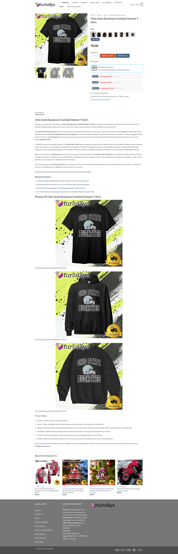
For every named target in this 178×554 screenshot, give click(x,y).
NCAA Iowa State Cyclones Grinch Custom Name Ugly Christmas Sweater (63, 184)
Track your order (74, 7)
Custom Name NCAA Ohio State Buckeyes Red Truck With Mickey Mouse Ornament (72, 490)
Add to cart (107, 56)
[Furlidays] (45, 4)
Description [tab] (39, 114)
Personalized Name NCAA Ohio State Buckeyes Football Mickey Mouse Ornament (102, 490)
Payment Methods (41, 522)
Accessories (106, 2)
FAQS (37, 518)
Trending (65, 2)
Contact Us (39, 514)
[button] (137, 5)
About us (38, 510)
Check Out (123, 56)
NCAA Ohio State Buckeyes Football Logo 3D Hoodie (128, 490)
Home (93, 15)
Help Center (39, 542)
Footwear (118, 2)
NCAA (105, 15)
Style (92, 29)
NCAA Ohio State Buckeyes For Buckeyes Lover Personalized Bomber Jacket (47, 490)
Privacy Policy (40, 526)
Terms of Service (40, 538)
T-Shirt (121, 96)
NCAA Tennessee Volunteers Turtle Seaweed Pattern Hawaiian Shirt (61, 188)
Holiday (75, 2)
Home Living (94, 2)
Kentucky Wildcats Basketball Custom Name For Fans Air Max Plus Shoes (63, 181)
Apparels (84, 2)
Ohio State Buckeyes (117, 15)
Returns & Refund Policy (43, 530)
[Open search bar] (59, 2)
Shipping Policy (40, 534)
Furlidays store (40, 446)
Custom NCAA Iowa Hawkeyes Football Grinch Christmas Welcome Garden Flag (65, 192)
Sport (61, 7)
